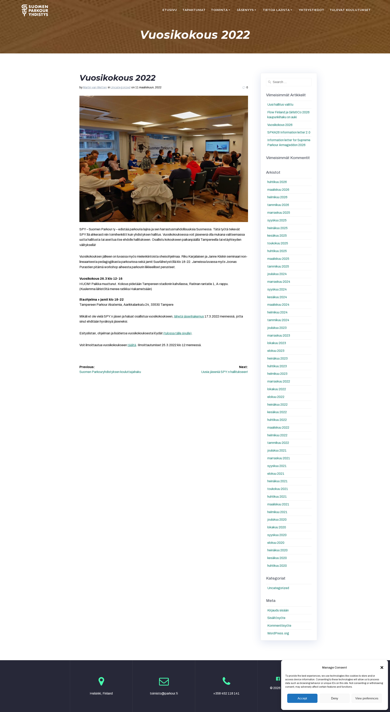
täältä (132, 345)
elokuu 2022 (275, 397)
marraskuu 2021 (278, 458)
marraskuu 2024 (278, 281)
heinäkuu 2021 (277, 481)
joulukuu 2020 (277, 519)
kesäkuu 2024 (277, 297)
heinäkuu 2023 (277, 358)
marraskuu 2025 (278, 212)
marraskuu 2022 (278, 381)
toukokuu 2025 (277, 243)
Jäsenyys (245, 10)
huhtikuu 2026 (277, 182)
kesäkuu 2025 (277, 235)
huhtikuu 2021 (277, 496)
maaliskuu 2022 (278, 427)
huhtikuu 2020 (277, 565)
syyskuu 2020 (277, 535)
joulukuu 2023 (277, 327)
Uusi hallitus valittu (280, 104)
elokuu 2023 (275, 350)
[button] (382, 667)
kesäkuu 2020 (277, 558)
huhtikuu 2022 (277, 420)
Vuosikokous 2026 (279, 125)
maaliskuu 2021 (278, 504)
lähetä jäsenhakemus (189, 316)
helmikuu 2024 (277, 312)
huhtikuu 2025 (277, 251)
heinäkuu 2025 (277, 228)
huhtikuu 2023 (277, 366)
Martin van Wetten (95, 87)
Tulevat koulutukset (350, 10)
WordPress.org (278, 633)
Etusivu (169, 10)
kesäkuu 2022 (277, 412)
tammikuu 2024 (278, 320)
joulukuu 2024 (277, 274)
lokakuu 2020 (276, 527)
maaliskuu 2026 (278, 189)
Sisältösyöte (276, 618)
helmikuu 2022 (277, 435)
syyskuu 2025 (277, 220)
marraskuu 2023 (278, 335)
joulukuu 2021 (277, 450)
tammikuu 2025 (278, 266)
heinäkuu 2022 (277, 404)
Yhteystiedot (311, 10)
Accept (302, 698)
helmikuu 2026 (277, 197)
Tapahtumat (194, 10)
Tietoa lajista (276, 10)
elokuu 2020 (275, 542)
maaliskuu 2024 (278, 304)
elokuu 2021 (275, 473)
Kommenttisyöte (279, 625)
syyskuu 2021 (277, 466)
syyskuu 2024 (277, 289)
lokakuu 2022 (276, 389)
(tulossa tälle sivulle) (177, 333)
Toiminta (219, 10)
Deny (334, 698)
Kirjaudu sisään (278, 610)
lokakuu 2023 (276, 343)
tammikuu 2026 (278, 205)
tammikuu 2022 (278, 442)
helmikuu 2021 (277, 512)
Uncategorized (120, 87)
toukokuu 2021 (277, 489)
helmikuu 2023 (277, 373)
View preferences (366, 698)
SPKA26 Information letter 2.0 (288, 132)
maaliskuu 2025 (278, 258)
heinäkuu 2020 (277, 550)
